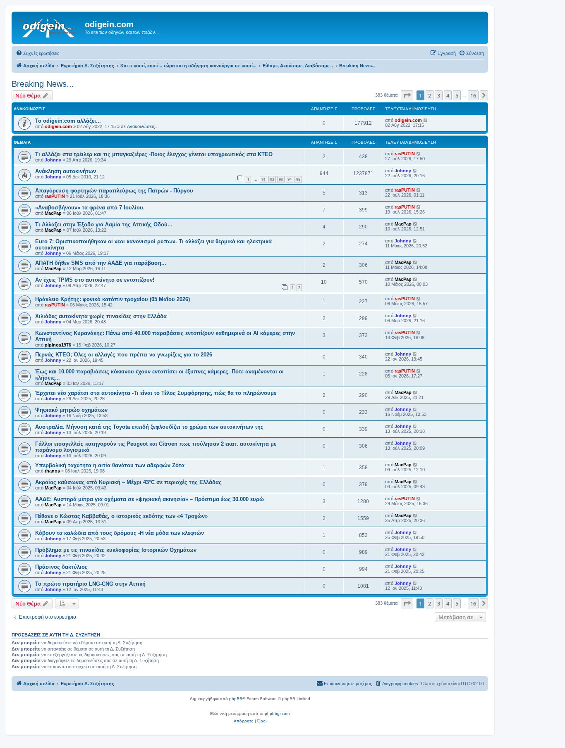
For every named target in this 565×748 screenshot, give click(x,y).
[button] (407, 95)
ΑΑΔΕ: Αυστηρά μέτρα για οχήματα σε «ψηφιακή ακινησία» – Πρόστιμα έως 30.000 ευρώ (149, 499)
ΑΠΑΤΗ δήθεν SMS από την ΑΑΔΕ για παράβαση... (100, 263)
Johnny (53, 159)
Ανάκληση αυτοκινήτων (65, 171)
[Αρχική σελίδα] (49, 27)
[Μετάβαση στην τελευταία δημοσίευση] (426, 120)
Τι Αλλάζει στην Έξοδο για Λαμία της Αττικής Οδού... (103, 224)
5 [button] (456, 95)
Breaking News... (43, 83)
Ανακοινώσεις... (142, 126)
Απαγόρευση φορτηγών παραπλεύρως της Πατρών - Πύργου (114, 191)
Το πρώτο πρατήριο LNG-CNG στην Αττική (90, 584)
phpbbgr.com (277, 713)
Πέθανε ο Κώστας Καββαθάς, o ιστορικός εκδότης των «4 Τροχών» (121, 516)
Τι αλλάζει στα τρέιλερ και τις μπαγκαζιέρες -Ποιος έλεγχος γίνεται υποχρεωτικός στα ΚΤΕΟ (154, 154)
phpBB (235, 698)
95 (298, 179)
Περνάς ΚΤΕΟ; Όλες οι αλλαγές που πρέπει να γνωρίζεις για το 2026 (123, 354)
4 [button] (447, 95)
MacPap (53, 213)
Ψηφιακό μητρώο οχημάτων (71, 410)
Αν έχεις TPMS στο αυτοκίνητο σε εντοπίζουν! (94, 280)
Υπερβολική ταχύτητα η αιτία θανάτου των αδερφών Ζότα (109, 465)
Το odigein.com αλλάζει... (68, 121)
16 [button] (473, 95)
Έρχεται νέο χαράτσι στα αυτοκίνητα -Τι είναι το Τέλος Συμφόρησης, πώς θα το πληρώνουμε (155, 393)
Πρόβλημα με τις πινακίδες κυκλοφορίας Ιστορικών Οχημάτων (115, 550)
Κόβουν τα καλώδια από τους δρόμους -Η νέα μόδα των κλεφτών (119, 533)
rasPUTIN (405, 153)
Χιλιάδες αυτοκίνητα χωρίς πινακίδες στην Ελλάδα (101, 316)
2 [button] (429, 95)
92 (272, 179)
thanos (52, 470)
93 (281, 179)
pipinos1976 (58, 344)
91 (263, 179)
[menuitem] (37, 53)
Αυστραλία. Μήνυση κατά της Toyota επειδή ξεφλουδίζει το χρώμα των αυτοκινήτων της (149, 427)
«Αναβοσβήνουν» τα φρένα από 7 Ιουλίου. (90, 207)
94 (289, 179)
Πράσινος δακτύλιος (61, 567)
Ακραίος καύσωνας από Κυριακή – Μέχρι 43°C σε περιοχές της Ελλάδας (128, 482)
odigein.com (58, 126)
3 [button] (438, 95)
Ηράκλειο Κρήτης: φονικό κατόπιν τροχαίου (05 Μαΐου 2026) (112, 299)
